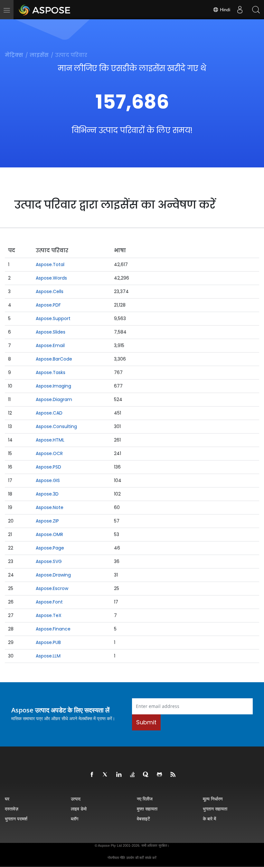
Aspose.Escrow (52, 588)
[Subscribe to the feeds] (173, 775)
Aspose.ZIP (47, 521)
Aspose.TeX (48, 615)
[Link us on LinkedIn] (119, 775)
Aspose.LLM (48, 656)
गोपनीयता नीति (116, 858)
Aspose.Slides (50, 332)
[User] (240, 9)
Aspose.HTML (50, 440)
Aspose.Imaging (53, 386)
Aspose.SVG (49, 561)
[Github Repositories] (160, 775)
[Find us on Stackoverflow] (132, 775)
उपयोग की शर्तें (135, 858)
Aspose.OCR (49, 453)
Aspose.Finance (53, 629)
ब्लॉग (74, 819)
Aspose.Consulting (56, 426)
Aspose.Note (49, 507)
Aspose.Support (53, 318)
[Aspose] (44, 10)
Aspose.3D (47, 494)
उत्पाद (75, 799)
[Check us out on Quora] (146, 775)
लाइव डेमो (79, 809)
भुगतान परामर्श (16, 819)
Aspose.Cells (49, 291)
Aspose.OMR (49, 534)
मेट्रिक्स (14, 55)
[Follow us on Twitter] (105, 775)
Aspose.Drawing (53, 575)
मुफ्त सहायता (147, 809)
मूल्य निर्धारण (213, 799)
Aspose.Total (50, 264)
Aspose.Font (49, 602)
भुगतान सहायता (215, 809)
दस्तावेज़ (11, 809)
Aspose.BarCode (54, 359)
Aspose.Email (50, 345)
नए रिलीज (145, 799)
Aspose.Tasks (50, 372)
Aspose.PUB (48, 642)
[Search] (256, 9)
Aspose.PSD (48, 467)
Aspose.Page (50, 548)
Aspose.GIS (48, 480)
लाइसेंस (39, 55)
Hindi (224, 9)
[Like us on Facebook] (92, 775)
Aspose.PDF (48, 305)
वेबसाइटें (143, 819)
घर (7, 799)
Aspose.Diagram (54, 399)
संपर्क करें (150, 858)
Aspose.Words (51, 278)
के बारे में (209, 819)
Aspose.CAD (49, 413)
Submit (146, 722)
